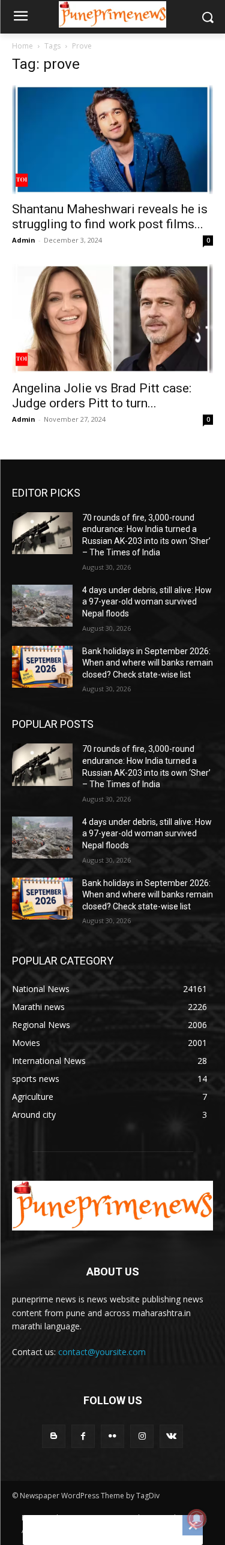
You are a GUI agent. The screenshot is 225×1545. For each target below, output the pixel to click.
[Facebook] (83, 1436)
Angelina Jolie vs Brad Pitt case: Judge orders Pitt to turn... (101, 395)
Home (22, 46)
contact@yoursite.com (102, 1351)
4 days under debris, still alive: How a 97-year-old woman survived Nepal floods (147, 601)
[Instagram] (142, 1436)
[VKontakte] (171, 1436)
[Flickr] (112, 1436)
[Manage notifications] (196, 1518)
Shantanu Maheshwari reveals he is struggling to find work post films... (110, 216)
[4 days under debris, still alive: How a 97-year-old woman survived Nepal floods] (42, 606)
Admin (23, 239)
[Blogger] (53, 1436)
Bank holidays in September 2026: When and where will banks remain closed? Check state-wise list (147, 662)
